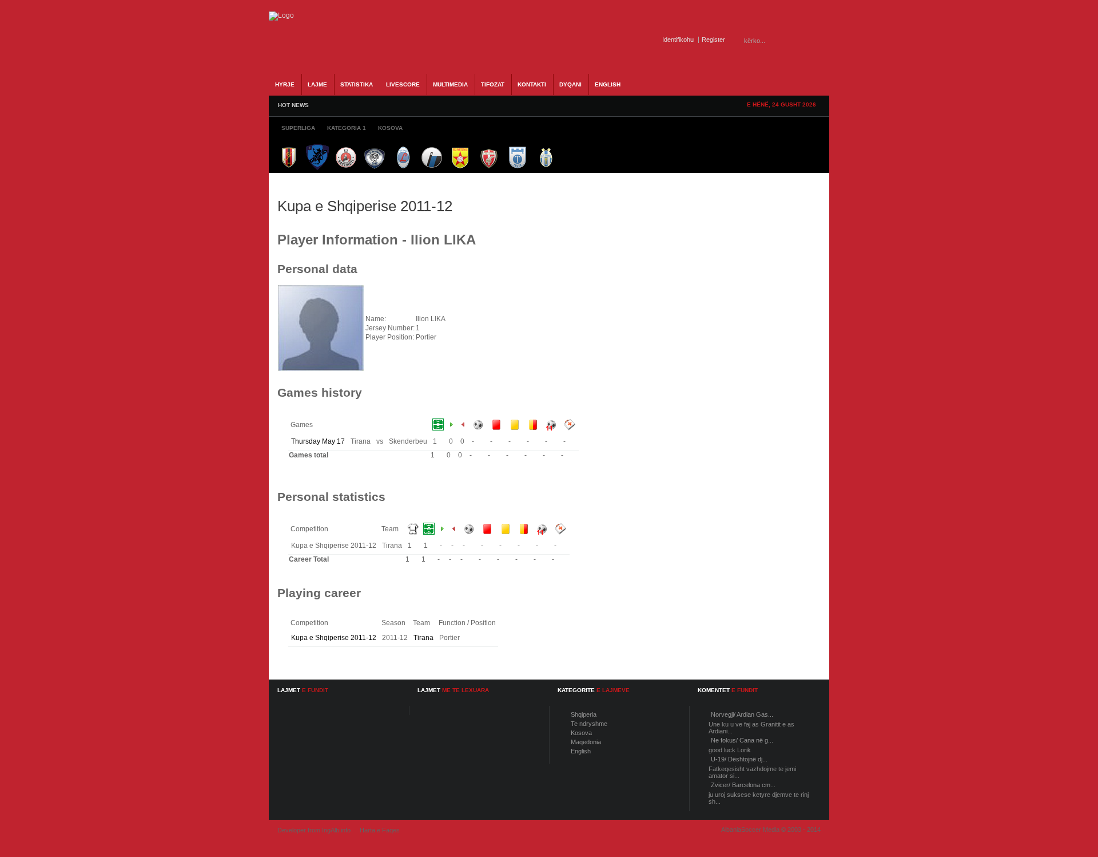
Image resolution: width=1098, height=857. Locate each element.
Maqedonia (586, 741)
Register (713, 39)
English (581, 751)
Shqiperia (583, 714)
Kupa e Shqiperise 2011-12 (333, 638)
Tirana (423, 638)
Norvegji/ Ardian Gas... (742, 714)
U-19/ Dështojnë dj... (739, 759)
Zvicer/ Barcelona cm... (743, 784)
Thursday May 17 (318, 441)
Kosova (581, 732)
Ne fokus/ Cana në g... (742, 740)
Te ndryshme (589, 723)
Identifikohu (678, 39)
